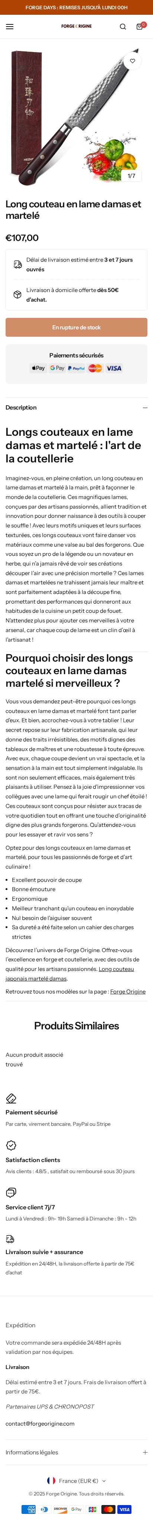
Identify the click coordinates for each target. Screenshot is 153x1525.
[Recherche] (123, 26)
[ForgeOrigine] (76, 26)
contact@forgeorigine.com (40, 1423)
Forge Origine (128, 991)
